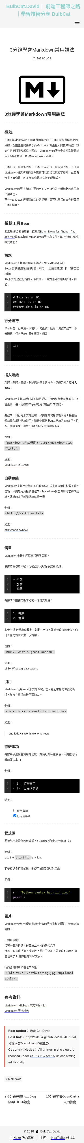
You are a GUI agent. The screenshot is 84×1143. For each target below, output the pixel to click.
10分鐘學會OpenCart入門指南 (61, 1099)
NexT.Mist (58, 1137)
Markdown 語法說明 (16, 465)
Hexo (17, 1137)
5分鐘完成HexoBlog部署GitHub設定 (22, 1099)
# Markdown (13, 1079)
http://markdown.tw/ (16, 530)
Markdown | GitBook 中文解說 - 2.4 (25, 1005)
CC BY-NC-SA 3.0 (42, 1056)
